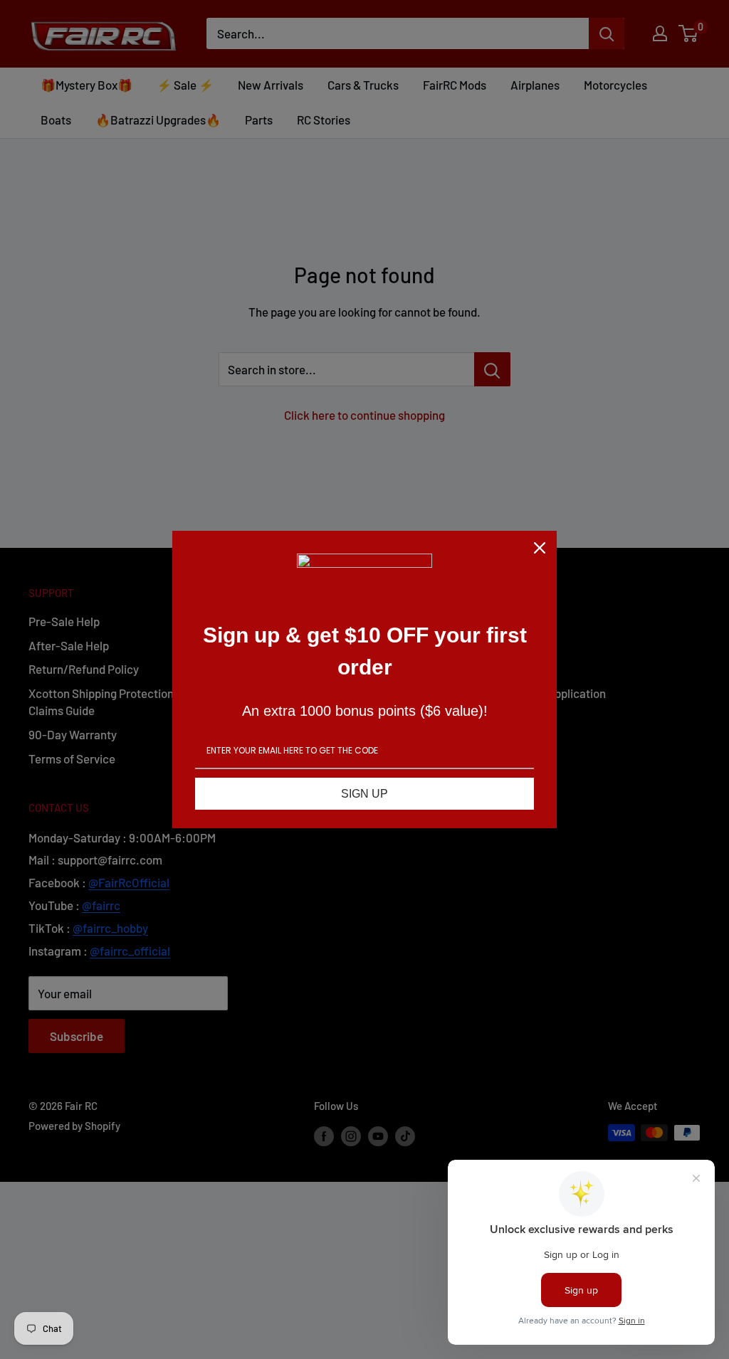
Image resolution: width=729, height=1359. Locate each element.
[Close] (540, 548)
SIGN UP (364, 794)
